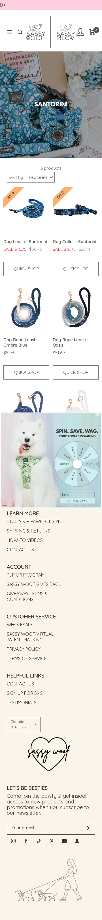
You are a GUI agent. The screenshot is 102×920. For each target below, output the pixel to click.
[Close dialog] (97, 414)
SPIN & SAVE (77, 500)
